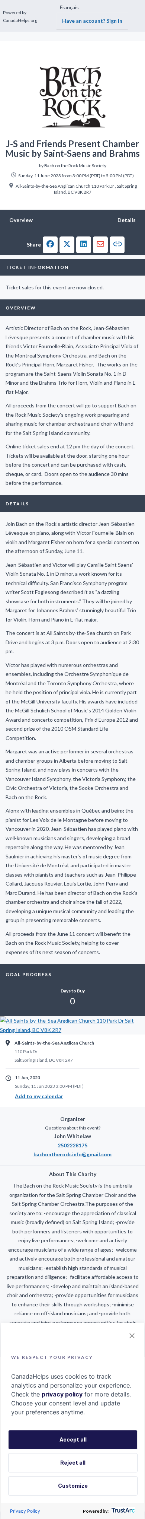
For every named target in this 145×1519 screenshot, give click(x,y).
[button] (50, 244)
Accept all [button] (73, 1439)
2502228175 (72, 1145)
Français (69, 7)
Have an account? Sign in (92, 21)
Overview (21, 220)
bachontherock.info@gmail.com (72, 1154)
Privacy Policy (25, 1511)
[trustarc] (122, 1511)
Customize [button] (73, 1486)
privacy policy (62, 1394)
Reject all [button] (73, 1462)
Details (126, 220)
